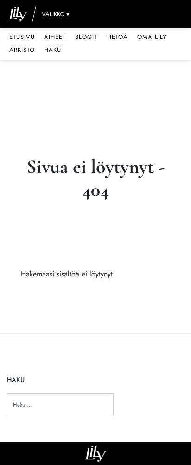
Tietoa (117, 36)
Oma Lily (151, 36)
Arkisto (22, 49)
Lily (95, 454)
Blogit (86, 36)
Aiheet (55, 36)
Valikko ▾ (56, 14)
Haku (52, 49)
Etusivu (22, 36)
